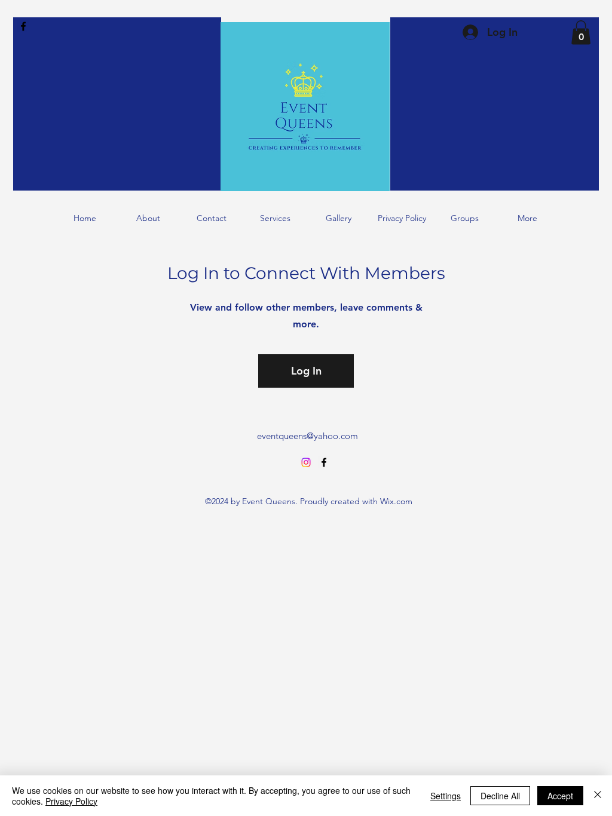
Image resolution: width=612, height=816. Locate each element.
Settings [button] (445, 796)
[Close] (597, 795)
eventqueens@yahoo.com (307, 435)
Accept (560, 796)
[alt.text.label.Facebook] (23, 26)
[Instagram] (306, 462)
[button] (581, 32)
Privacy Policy (71, 801)
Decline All (500, 796)
